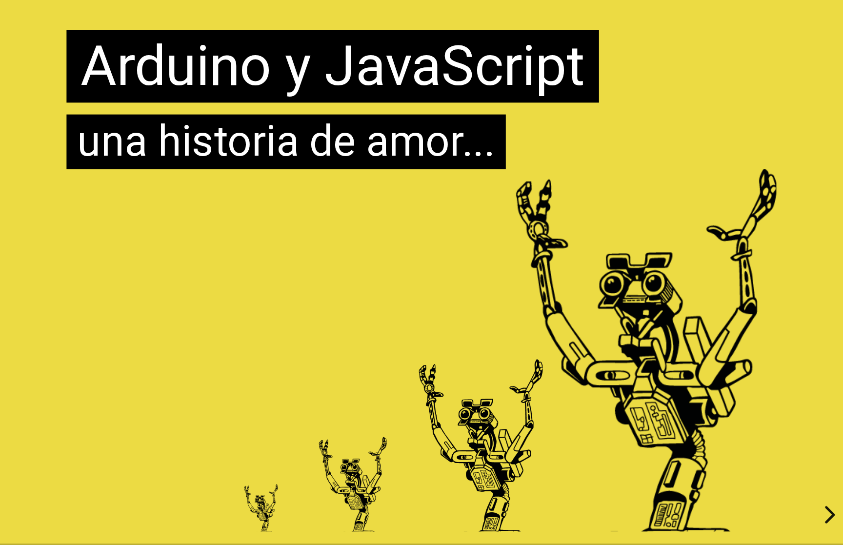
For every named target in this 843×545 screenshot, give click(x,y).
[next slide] (828, 515)
